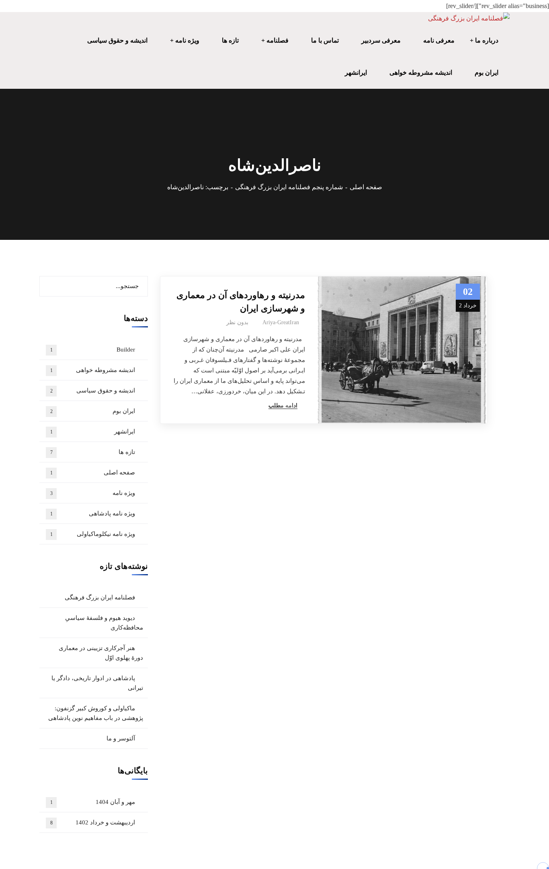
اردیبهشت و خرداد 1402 (92, 822)
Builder (92, 349)
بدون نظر (237, 322)
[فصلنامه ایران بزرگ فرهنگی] (469, 18)
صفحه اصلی (366, 187)
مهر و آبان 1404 (92, 802)
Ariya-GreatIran (280, 322)
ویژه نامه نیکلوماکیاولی (92, 534)
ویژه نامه (92, 493)
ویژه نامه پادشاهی (92, 513)
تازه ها (92, 452)
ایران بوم (92, 411)
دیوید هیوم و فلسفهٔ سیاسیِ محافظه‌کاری (104, 623)
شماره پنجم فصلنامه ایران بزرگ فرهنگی (289, 187)
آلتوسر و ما (121, 738)
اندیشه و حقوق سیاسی (92, 390)
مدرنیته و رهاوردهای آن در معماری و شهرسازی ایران (240, 301)
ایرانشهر (92, 431)
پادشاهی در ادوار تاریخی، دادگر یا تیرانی (97, 683)
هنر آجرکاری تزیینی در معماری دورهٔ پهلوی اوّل (101, 653)
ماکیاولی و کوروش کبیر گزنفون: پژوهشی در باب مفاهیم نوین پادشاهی (95, 713)
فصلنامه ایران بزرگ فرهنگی (100, 597)
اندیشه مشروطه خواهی (92, 370)
